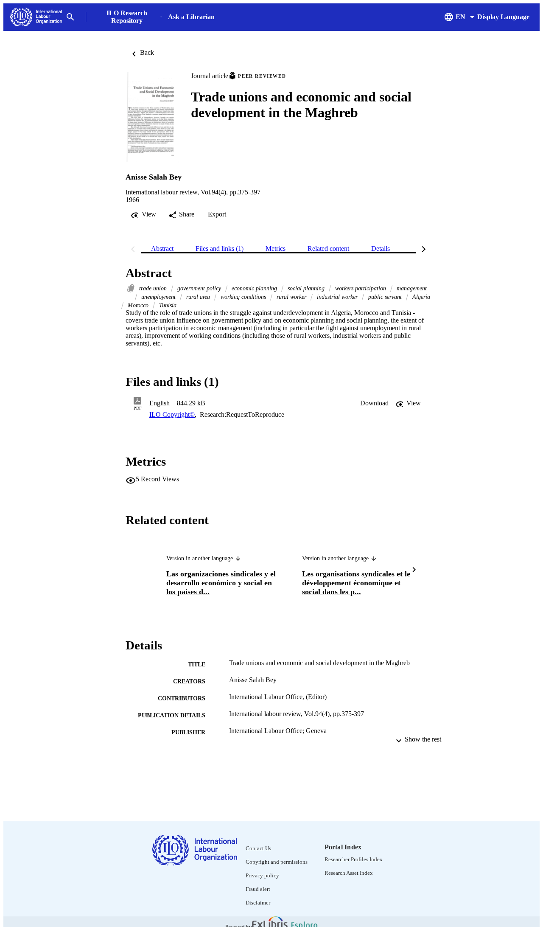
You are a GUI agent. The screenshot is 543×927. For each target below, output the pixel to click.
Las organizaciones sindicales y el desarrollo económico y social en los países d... (221, 583)
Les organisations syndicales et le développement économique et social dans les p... (356, 583)
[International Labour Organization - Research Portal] (36, 17)
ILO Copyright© (172, 414)
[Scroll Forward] (414, 570)
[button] (374, 403)
